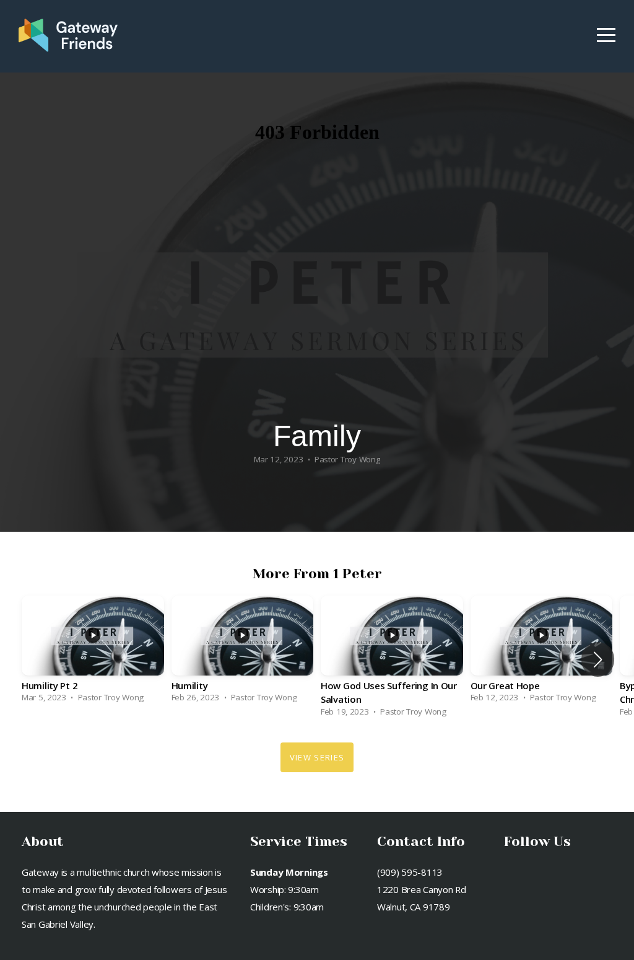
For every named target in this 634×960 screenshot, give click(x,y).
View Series (317, 757)
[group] (93, 653)
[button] (597, 659)
